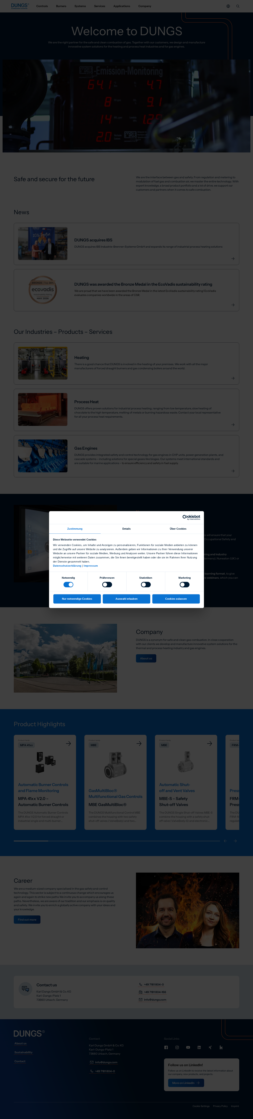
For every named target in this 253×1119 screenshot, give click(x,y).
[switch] (107, 584)
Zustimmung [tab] (75, 528)
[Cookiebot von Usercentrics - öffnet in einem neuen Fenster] (185, 517)
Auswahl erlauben (126, 598)
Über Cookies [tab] (178, 528)
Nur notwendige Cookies (77, 598)
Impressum (91, 565)
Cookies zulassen (176, 598)
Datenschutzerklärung (67, 565)
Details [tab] (126, 528)
